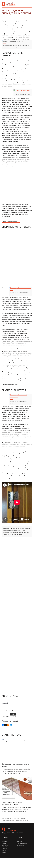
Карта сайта (20, 846)
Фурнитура (5, 846)
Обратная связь (22, 843)
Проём (4, 843)
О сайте (19, 841)
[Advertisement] (17, 185)
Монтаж (4, 841)
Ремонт (4, 850)
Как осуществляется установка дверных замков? (16, 765)
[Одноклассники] (8, 725)
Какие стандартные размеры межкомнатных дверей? (12, 803)
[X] (5, 725)
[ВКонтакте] (3, 725)
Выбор (4, 852)
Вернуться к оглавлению (11, 221)
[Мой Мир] (11, 725)
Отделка (4, 848)
